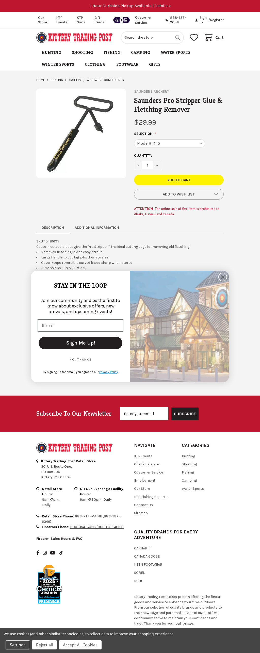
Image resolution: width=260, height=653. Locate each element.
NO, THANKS (81, 359)
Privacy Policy (108, 372)
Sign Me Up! (80, 343)
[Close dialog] (222, 277)
